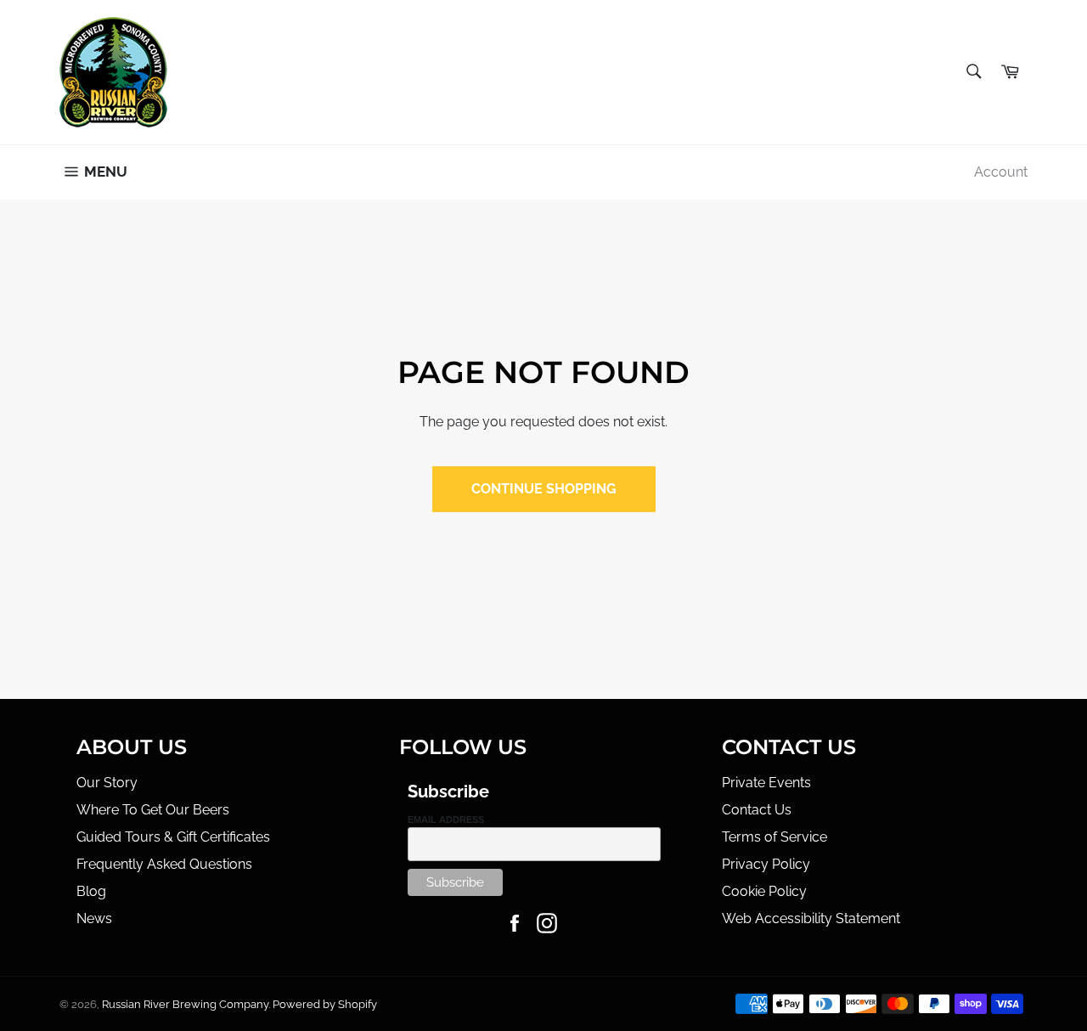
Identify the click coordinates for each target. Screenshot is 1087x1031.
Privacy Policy (766, 864)
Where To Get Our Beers (152, 810)
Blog (91, 891)
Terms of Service (774, 837)
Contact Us (756, 810)
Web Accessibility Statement (811, 918)
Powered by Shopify (325, 1004)
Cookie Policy (764, 891)
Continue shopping (544, 489)
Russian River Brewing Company (185, 1004)
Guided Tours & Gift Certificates (173, 837)
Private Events (766, 783)
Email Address (446, 819)
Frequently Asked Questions (164, 864)
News (94, 918)
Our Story (107, 783)
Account (1001, 172)
